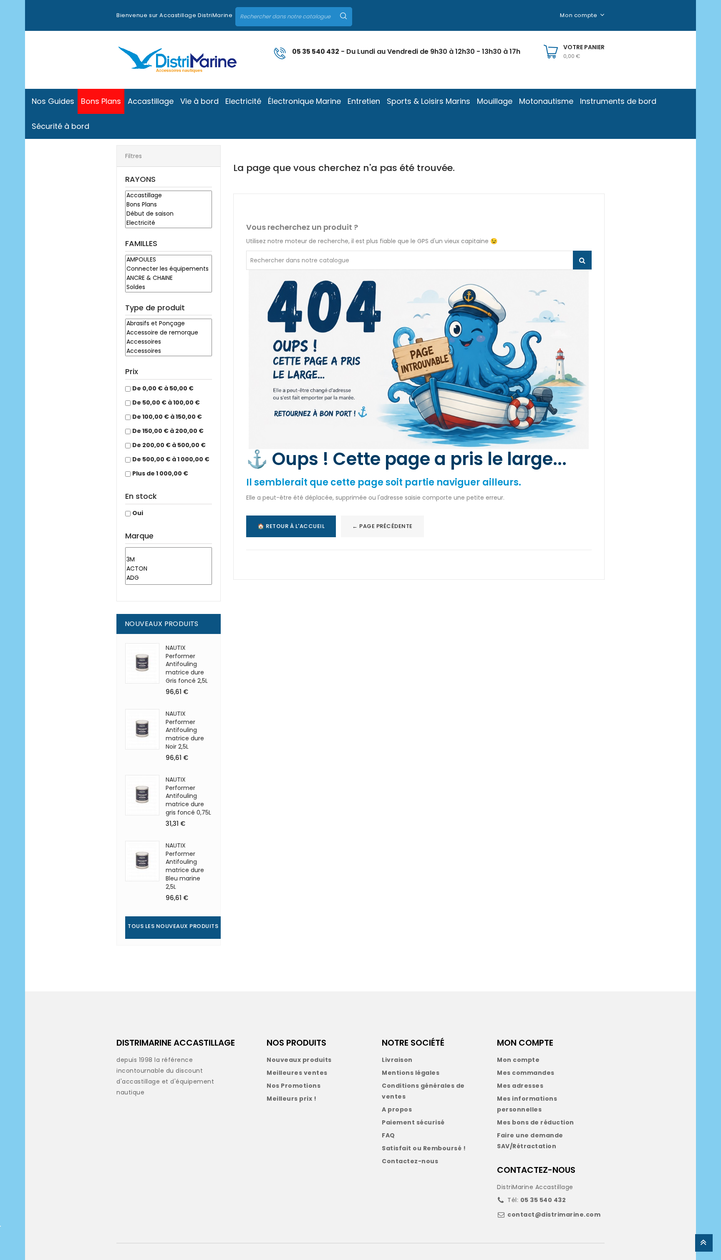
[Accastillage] (169, 195)
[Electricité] (169, 223)
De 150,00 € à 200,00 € (168, 431)
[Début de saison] (169, 214)
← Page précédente (382, 526)
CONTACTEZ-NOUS (536, 1170)
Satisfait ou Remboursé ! (424, 1148)
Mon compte (518, 1060)
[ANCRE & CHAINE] (169, 278)
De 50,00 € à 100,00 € (166, 402)
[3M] (169, 559)
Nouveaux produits (299, 1060)
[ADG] (169, 578)
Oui (137, 513)
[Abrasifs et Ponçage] (169, 323)
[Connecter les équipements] (169, 269)
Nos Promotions (293, 1085)
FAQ (388, 1135)
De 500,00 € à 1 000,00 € (170, 459)
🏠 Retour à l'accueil (291, 526)
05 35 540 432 (315, 51)
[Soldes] (169, 287)
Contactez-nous (410, 1161)
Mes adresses (520, 1085)
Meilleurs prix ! (291, 1098)
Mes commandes (526, 1073)
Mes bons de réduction (535, 1122)
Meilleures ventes (297, 1073)
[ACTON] (169, 568)
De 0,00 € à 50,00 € (163, 388)
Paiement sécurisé (413, 1122)
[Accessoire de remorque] (169, 332)
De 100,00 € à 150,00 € (167, 416)
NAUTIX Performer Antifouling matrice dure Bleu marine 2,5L (185, 866)
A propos (397, 1109)
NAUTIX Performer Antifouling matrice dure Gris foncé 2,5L (187, 664)
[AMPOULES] (169, 259)
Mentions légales (410, 1073)
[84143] (169, 551)
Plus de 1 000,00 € (160, 473)
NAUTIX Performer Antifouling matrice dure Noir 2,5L (185, 730)
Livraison (397, 1060)
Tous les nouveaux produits (173, 926)
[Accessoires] (169, 342)
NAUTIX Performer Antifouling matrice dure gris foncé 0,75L (188, 796)
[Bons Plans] (169, 204)
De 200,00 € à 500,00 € (169, 445)
